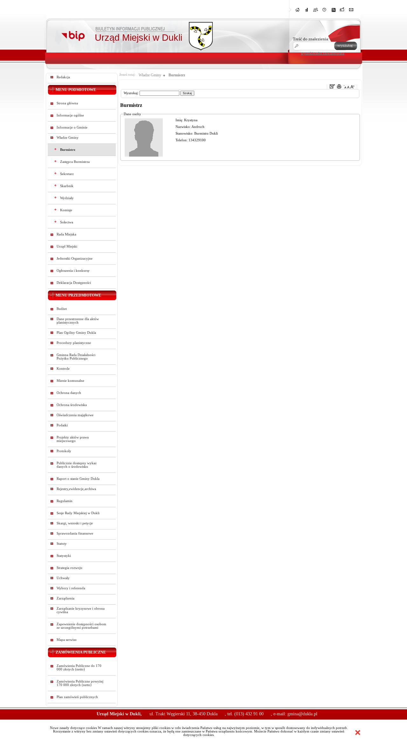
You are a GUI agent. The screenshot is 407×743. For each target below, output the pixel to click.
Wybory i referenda (71, 588)
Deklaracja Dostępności (74, 282)
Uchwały (63, 578)
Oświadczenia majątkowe (75, 415)
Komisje (66, 210)
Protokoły (64, 451)
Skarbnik (66, 186)
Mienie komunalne (70, 380)
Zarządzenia (65, 598)
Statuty (62, 543)
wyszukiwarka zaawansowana (322, 53)
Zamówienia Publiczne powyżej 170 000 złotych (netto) (80, 683)
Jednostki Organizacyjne (75, 258)
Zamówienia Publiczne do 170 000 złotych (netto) (79, 667)
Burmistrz (67, 149)
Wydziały (67, 198)
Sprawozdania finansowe (75, 533)
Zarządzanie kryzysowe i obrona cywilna (81, 610)
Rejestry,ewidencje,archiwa (76, 489)
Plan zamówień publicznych (77, 697)
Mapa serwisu (67, 639)
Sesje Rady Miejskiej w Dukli (78, 513)
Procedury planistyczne (74, 343)
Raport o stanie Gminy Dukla (78, 478)
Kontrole (63, 368)
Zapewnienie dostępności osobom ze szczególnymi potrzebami (81, 625)
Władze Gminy (68, 137)
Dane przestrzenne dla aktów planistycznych (78, 320)
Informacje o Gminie (72, 127)
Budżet (62, 309)
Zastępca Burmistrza (75, 162)
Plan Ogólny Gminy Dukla (76, 332)
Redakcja (63, 77)
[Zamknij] (357, 732)
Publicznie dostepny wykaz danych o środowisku (77, 464)
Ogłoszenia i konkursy (73, 270)
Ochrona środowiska (72, 405)
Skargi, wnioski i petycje (75, 523)
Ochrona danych (69, 393)
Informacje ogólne (70, 115)
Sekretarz (67, 174)
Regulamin (64, 501)
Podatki (62, 425)
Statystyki (64, 555)
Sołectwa (66, 222)
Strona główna (67, 103)
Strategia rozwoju (69, 568)
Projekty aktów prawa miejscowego (73, 439)
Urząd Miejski (67, 246)
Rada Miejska (66, 234)
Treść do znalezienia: (311, 39)
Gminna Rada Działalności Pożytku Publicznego (76, 356)
